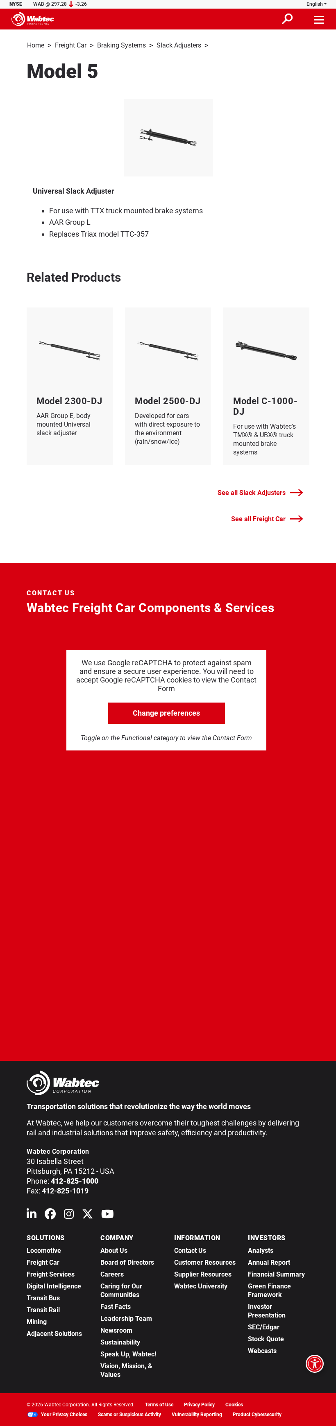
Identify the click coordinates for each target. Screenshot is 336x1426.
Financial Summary (276, 1274)
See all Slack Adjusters (252, 493)
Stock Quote (266, 1339)
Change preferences (166, 713)
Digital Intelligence (54, 1286)
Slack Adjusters (179, 45)
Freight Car (70, 45)
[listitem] (168, 137)
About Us (113, 1250)
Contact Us (190, 1250)
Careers (112, 1274)
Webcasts (262, 1351)
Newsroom (116, 1330)
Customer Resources (205, 1262)
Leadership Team (126, 1318)
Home (35, 45)
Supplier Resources (203, 1274)
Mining (37, 1322)
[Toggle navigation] (319, 19)
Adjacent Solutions (54, 1334)
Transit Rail (43, 1310)
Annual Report (269, 1262)
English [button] (314, 4)
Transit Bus (43, 1298)
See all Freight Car (258, 519)
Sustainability (120, 1342)
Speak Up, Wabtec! (128, 1354)
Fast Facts (115, 1307)
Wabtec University (200, 1286)
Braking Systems (121, 45)
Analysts (260, 1250)
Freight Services (51, 1274)
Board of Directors (127, 1262)
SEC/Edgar (263, 1327)
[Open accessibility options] (315, 1364)
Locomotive (44, 1250)
